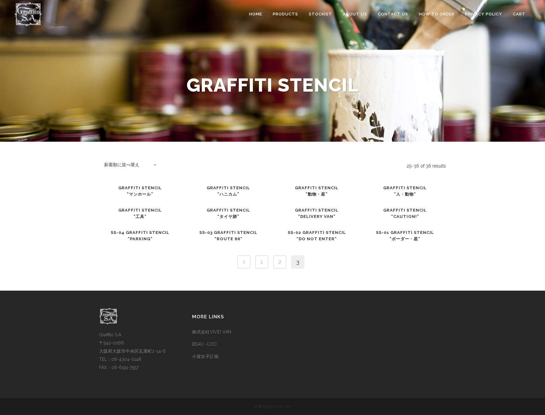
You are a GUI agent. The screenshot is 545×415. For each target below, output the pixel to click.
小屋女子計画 (205, 356)
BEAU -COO (204, 344)
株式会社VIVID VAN (211, 331)
